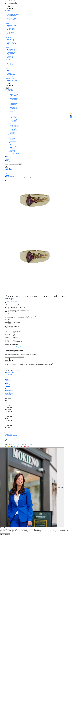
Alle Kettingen (13, 121)
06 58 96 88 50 (9, 374)
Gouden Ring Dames (12, 49)
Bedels (9, 73)
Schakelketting (11, 39)
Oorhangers (10, 63)
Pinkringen (10, 56)
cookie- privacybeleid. (51, 531)
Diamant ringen (11, 52)
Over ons (8, 156)
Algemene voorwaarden (11, 435)
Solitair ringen (11, 53)
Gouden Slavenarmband (13, 14)
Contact (8, 161)
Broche (9, 70)
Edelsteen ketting (12, 43)
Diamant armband (12, 19)
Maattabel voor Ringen (9, 299)
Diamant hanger (11, 29)
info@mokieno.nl (10, 372)
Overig (9, 33)
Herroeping (8, 394)
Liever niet (7, 534)
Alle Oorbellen (13, 141)
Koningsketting (11, 40)
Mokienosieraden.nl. (16, 444)
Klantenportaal (9, 390)
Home (7, 155)
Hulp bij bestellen (10, 392)
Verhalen (10, 157)
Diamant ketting (11, 42)
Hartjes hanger (11, 28)
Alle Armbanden (13, 99)
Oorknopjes (10, 64)
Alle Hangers (12, 112)
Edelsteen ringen (11, 54)
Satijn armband (11, 17)
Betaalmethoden (10, 396)
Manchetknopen (11, 71)
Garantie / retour (10, 393)
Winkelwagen (7, 171)
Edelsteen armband (12, 18)
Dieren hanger (11, 26)
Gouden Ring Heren (12, 50)
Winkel (7, 159)
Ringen (7, 175)
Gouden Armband (12, 15)
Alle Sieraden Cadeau (14, 153)
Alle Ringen (12, 133)
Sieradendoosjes (11, 74)
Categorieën (7, 10)
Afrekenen (13, 171)
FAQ (7, 160)
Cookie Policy (9, 437)
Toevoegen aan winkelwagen (11, 301)
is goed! (2, 534)
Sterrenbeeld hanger (12, 25)
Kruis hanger (11, 32)
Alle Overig (12, 150)
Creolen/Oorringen (12, 62)
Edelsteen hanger (12, 31)
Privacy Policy (9, 434)
